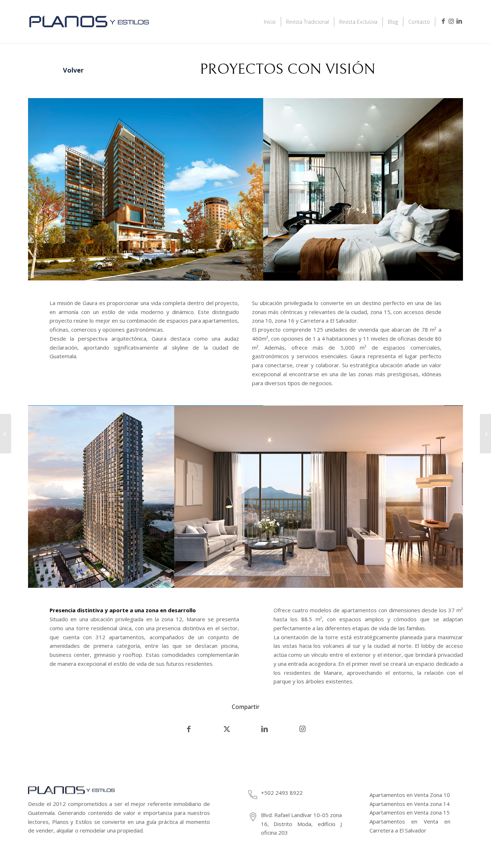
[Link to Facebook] (443, 21)
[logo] (89, 31)
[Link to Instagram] (451, 21)
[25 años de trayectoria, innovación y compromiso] (485, 433)
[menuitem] (270, 21)
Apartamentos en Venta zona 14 (410, 803)
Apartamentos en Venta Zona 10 (410, 794)
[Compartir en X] (227, 729)
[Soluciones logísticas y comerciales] (5, 433)
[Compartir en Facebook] (188, 729)
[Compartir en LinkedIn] (264, 729)
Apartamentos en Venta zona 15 (410, 812)
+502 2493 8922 (282, 792)
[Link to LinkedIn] (459, 21)
